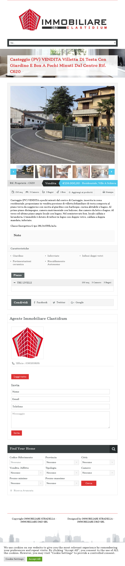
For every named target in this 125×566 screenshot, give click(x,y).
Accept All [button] (34, 559)
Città (84, 457)
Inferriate (53, 255)
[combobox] (62, 462)
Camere (86, 468)
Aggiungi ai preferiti (82, 192)
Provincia (51, 457)
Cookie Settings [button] (15, 559)
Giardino (18, 255)
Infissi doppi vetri (92, 255)
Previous (15, 124)
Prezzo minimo (18, 478)
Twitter (61, 302)
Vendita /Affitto (19, 468)
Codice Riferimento (21, 457)
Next (109, 124)
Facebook (42, 302)
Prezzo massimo (55, 478)
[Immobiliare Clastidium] (62, 20)
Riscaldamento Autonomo (56, 263)
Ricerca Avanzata (23, 490)
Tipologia (50, 468)
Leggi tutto (20, 376)
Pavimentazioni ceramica (22, 263)
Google (80, 302)
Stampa (109, 192)
